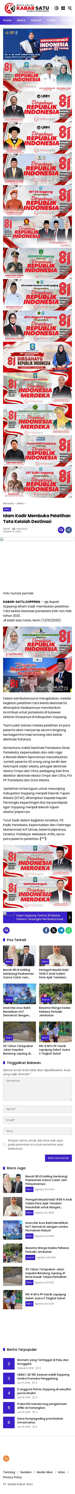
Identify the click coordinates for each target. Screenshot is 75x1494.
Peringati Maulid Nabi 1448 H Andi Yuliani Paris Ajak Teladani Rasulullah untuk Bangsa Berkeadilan (53, 973)
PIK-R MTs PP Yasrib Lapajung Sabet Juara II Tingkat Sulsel (54, 1049)
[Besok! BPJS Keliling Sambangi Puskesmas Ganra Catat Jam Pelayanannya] (19, 956)
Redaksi (25, 1472)
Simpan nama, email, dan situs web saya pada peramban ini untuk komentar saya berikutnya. (35, 1145)
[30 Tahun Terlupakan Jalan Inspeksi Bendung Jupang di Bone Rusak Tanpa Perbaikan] (19, 1032)
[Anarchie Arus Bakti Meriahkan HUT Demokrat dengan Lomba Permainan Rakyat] (19, 994)
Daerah (46, 999)
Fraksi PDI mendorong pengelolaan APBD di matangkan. (42, 1406)
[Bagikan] (68, 530)
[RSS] (6, 1458)
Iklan (61, 1472)
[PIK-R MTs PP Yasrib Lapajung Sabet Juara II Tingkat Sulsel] (55, 1032)
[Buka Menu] (63, 8)
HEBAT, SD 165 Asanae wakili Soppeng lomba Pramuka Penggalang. (43, 1376)
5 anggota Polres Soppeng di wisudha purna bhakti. (44, 1391)
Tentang (9, 1472)
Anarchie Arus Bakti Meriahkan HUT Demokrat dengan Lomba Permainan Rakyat (16, 1011)
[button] (56, 8)
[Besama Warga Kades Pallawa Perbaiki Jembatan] (55, 994)
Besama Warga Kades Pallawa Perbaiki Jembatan (55, 1011)
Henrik (6, 529)
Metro (7, 509)
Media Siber (45, 1472)
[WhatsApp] (68, 930)
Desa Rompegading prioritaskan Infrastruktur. (40, 1420)
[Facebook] (46, 930)
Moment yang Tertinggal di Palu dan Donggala (42, 1362)
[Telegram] (61, 930)
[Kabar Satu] (26, 8)
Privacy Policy (12, 1477)
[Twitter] (53, 930)
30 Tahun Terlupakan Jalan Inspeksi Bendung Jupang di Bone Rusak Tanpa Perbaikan (18, 1050)
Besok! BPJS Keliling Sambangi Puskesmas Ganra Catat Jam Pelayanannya (18, 973)
